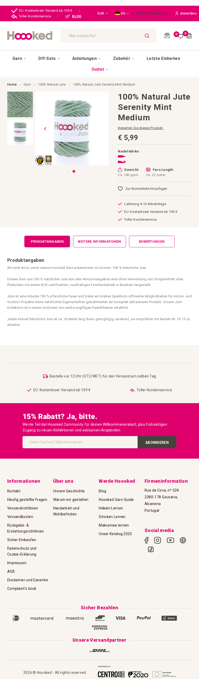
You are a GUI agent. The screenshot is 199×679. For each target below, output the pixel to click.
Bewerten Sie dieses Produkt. (141, 128)
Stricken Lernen (112, 517)
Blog (102, 491)
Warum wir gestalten (71, 500)
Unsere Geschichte (69, 491)
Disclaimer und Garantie (27, 580)
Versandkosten (20, 517)
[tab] (47, 241)
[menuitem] (19, 58)
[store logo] (31, 35)
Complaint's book (22, 588)
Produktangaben (47, 241)
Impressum (17, 563)
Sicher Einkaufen (21, 540)
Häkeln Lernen (111, 508)
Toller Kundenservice (35, 16)
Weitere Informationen (99, 241)
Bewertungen (152, 241)
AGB (11, 571)
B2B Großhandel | (152, 13)
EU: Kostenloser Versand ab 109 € (45, 10)
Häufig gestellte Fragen (27, 500)
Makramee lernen (114, 525)
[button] (102, 13)
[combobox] (109, 36)
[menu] (99, 64)
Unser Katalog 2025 (115, 534)
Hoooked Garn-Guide (116, 500)
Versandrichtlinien (22, 508)
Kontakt (13, 491)
